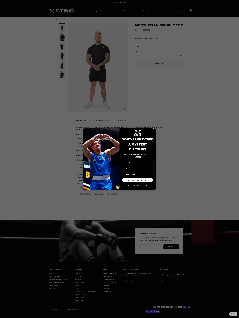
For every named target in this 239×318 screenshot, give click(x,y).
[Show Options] (152, 174)
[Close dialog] (154, 130)
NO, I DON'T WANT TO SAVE (137, 185)
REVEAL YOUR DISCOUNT (137, 180)
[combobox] (137, 174)
